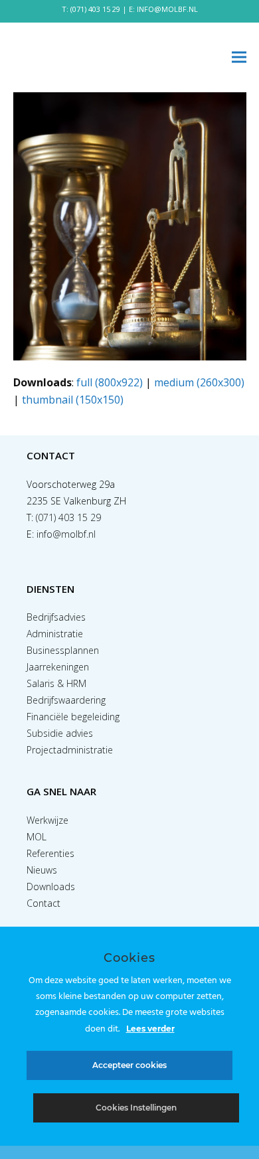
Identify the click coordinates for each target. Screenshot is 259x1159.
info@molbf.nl (66, 534)
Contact (43, 903)
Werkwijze (47, 820)
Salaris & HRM (56, 683)
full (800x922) (109, 382)
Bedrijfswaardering (66, 700)
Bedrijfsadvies (56, 617)
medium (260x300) (199, 382)
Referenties (50, 853)
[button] (239, 57)
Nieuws (42, 870)
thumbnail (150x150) (73, 399)
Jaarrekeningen (58, 666)
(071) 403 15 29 (95, 9)
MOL (36, 836)
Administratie (55, 633)
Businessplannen (63, 650)
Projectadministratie (70, 749)
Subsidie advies (60, 733)
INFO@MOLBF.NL (167, 9)
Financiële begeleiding (73, 716)
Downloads (51, 886)
